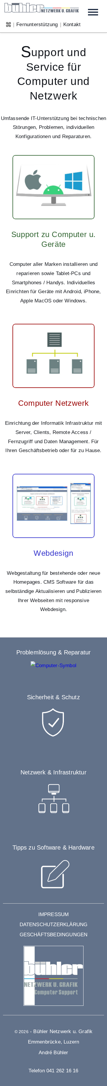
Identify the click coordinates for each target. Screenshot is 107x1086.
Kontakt (72, 24)
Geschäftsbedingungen (54, 934)
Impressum (53, 914)
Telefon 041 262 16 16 (53, 1071)
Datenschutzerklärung (54, 924)
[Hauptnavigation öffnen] (93, 12)
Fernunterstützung (37, 24)
